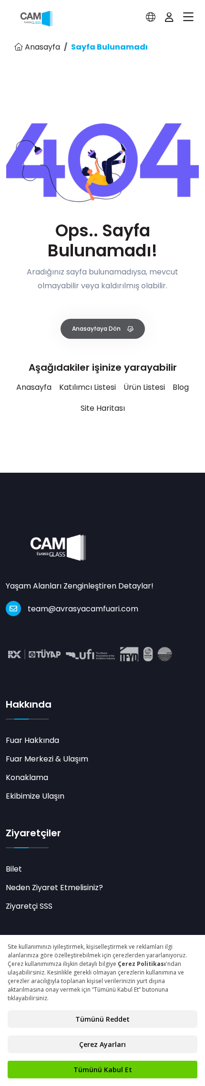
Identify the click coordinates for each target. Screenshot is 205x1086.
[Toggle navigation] (188, 17)
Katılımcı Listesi (87, 387)
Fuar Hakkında (32, 740)
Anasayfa (41, 46)
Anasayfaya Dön (97, 329)
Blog (181, 387)
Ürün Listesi (144, 387)
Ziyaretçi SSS (29, 906)
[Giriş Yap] (169, 17)
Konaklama (27, 777)
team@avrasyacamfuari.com (83, 608)
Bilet (14, 868)
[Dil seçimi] (150, 17)
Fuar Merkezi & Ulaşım (47, 758)
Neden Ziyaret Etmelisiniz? (54, 887)
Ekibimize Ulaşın (35, 796)
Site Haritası (103, 408)
